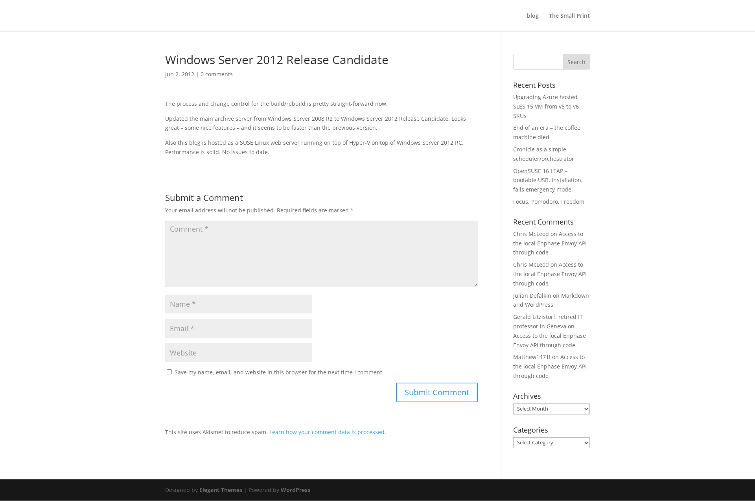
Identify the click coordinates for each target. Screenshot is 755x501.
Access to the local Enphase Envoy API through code (550, 243)
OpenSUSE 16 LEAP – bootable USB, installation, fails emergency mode (548, 180)
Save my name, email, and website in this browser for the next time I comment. (279, 372)
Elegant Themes (220, 490)
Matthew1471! (532, 357)
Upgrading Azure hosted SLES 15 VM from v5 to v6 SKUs (546, 106)
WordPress (295, 490)
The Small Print (569, 16)
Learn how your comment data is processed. (327, 432)
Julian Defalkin (532, 295)
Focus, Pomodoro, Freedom (548, 201)
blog (533, 16)
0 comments (217, 74)
